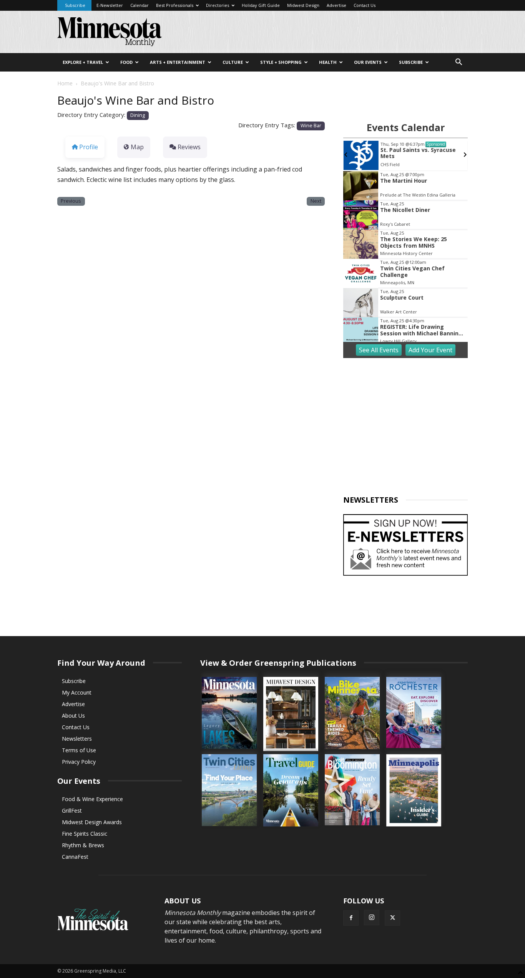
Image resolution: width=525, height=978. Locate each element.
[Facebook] (351, 918)
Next (316, 201)
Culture (233, 62)
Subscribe (75, 5)
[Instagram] (371, 917)
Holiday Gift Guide (261, 5)
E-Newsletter (109, 5)
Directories (217, 5)
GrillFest (72, 810)
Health (328, 62)
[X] (392, 918)
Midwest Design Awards (92, 822)
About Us (73, 715)
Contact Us (364, 5)
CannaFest (75, 856)
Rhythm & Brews (83, 845)
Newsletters (77, 738)
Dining (137, 115)
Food (126, 62)
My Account (76, 692)
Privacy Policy (79, 761)
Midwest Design (303, 5)
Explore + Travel (83, 62)
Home (65, 83)
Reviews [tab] (189, 147)
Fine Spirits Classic (84, 833)
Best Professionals (174, 5)
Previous (71, 201)
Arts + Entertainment (177, 62)
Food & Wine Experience (92, 799)
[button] (458, 63)
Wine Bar (311, 125)
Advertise (336, 5)
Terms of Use (79, 750)
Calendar (139, 5)
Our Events (368, 62)
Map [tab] (137, 147)
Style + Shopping (281, 62)
